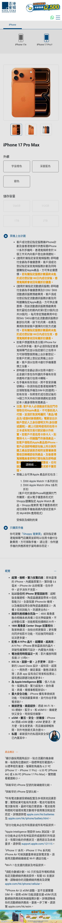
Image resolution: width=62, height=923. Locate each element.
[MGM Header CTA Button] (43, 7)
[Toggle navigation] (58, 17)
